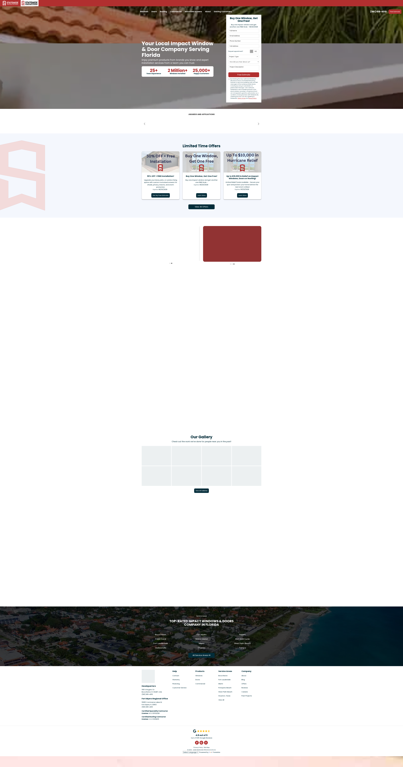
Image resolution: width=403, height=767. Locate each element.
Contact (175, 676)
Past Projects (246, 696)
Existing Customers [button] (223, 11)
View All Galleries (201, 491)
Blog (243, 679)
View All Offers (201, 206)
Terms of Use (241, 98)
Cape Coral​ (160, 639)
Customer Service (179, 688)
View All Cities (161, 545)
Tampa (242, 647)
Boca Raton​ (160, 634)
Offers (243, 684)
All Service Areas (201, 655)
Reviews (244, 688)
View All (221, 700)
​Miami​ (201, 643)
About (243, 676)
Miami (220, 684)
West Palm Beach (242, 643)
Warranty (176, 679)
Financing (176, 684)
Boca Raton (223, 676)
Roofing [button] (163, 11)
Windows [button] (144, 11)
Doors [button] (154, 11)
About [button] (208, 11)
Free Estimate (395, 12)
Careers (244, 692)
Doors (197, 679)
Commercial (200, 684)
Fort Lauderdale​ (160, 643)
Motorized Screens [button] (193, 11)
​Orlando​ (201, 647)
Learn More (202, 195)
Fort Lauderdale (224, 679)
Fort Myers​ (201, 634)
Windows (198, 676)
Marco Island (202, 639)
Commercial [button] (176, 11)
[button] (145, 124)
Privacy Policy (252, 98)
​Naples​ (242, 634)
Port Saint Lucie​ (242, 639)
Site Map (207, 747)
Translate (216, 752)
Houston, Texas (224, 696)
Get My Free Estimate (160, 195)
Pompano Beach (224, 688)
